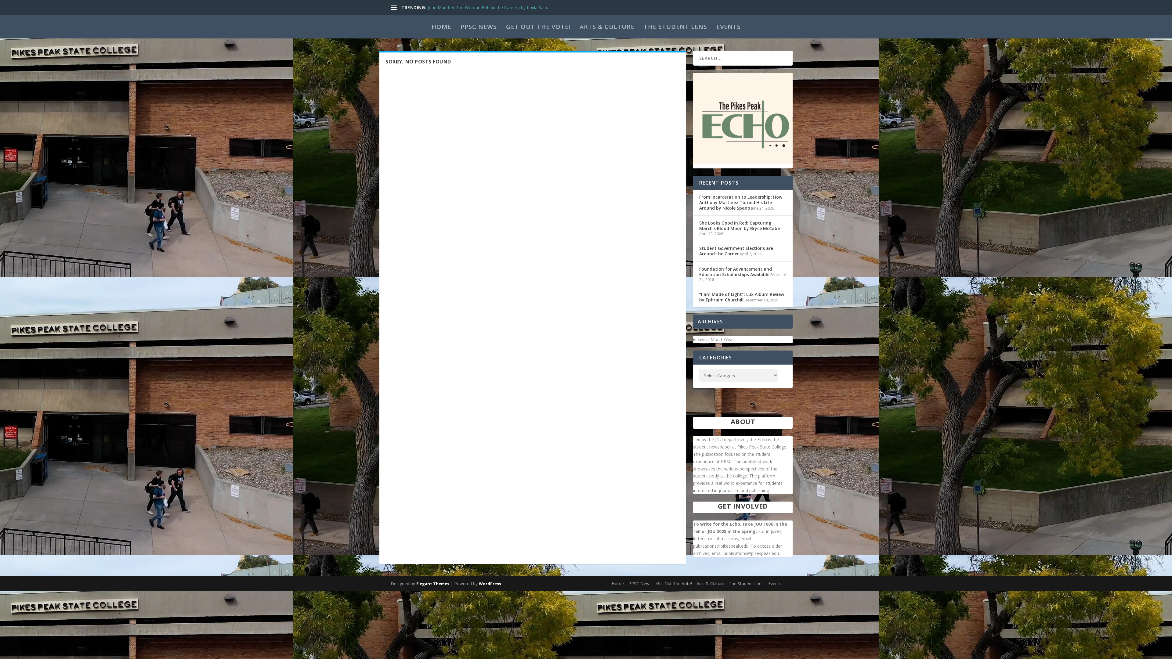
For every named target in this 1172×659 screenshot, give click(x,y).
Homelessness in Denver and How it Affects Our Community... (489, 7)
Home (441, 27)
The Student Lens (675, 27)
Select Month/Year (715, 339)
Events (728, 27)
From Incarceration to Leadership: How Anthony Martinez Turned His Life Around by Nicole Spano (740, 202)
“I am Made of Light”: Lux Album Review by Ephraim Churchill (741, 297)
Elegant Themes (432, 583)
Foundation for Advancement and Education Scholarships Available (735, 271)
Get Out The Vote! (538, 27)
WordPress (490, 583)
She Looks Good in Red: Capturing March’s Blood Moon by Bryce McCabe (739, 225)
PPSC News (479, 27)
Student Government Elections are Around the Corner (736, 251)
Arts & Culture (607, 27)
